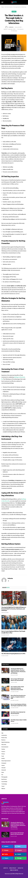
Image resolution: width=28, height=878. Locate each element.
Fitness (3, 753)
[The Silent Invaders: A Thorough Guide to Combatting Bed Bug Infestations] (14, 43)
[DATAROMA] (14, 2)
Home (2, 7)
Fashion (3, 749)
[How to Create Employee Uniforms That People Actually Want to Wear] (14, 622)
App (2, 733)
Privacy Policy (12, 868)
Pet (2, 774)
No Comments (20, 29)
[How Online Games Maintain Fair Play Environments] (5, 714)
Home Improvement (6, 760)
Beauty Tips (4, 737)
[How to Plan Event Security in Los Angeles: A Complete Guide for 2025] (5, 697)
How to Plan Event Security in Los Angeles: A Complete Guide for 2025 (18, 697)
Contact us (20, 868)
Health (3, 758)
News (3, 772)
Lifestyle (3, 767)
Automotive (4, 735)
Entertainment (5, 746)
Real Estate (4, 779)
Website (3, 788)
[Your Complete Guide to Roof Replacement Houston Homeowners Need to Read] (5, 688)
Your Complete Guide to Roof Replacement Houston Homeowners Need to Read (17, 688)
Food (3, 756)
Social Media (4, 781)
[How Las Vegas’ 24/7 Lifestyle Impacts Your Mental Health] (5, 681)
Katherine (11, 27)
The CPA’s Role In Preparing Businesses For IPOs (13, 653)
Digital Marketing (5, 742)
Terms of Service (14, 870)
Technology (4, 784)
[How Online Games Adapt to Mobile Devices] (5, 721)
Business (14, 11)
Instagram (4, 763)
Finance (3, 751)
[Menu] (2, 2)
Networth (4, 770)
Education (4, 744)
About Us (5, 868)
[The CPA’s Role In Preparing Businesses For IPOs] (14, 644)
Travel (3, 786)
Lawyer (3, 765)
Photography (4, 777)
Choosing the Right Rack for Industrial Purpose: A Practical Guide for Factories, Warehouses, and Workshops (13, 608)
